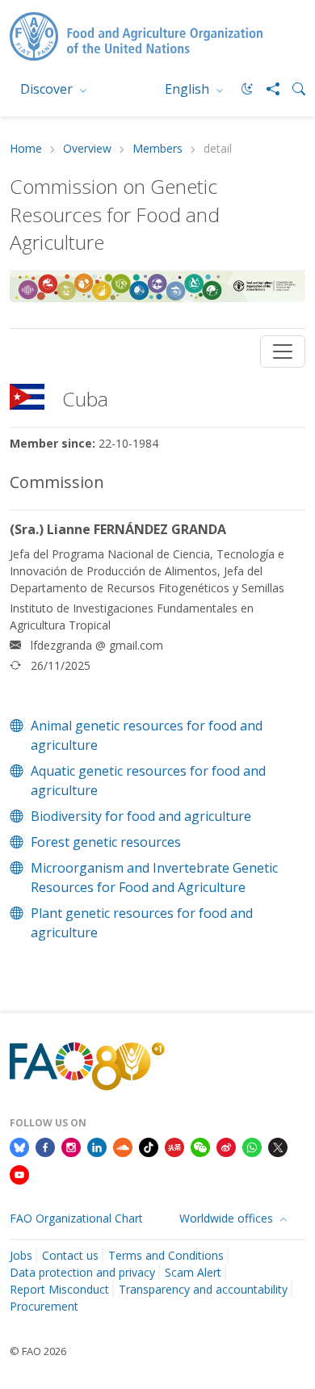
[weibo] (226, 1146)
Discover (48, 89)
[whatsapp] (252, 1146)
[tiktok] (148, 1146)
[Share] (266, 88)
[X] (278, 1146)
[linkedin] (97, 1146)
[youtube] (19, 1173)
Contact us (70, 1255)
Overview (87, 149)
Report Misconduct (59, 1289)
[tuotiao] (174, 1146)
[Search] (292, 88)
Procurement (44, 1306)
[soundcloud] (122, 1146)
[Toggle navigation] (282, 351)
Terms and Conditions (166, 1255)
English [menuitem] (188, 89)
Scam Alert (193, 1272)
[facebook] (45, 1146)
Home (26, 149)
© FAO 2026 (38, 1351)
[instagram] (71, 1146)
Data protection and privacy (82, 1272)
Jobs (21, 1255)
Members (157, 149)
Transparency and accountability (203, 1289)
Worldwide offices (227, 1218)
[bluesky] (19, 1146)
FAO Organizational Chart (76, 1218)
